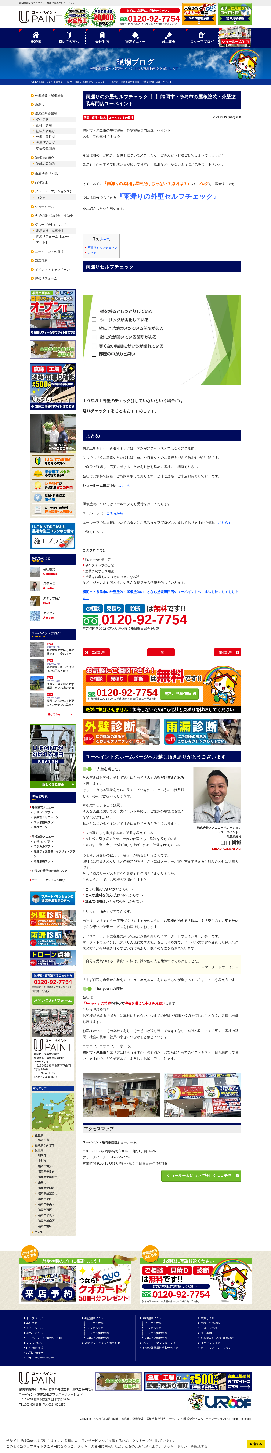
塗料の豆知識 (45, 164)
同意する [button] (256, 1444)
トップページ (34, 1318)
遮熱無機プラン (43, 861)
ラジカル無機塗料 (98, 1333)
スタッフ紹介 (52, 601)
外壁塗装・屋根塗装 (49, 95)
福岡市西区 (45, 1209)
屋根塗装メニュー (153, 1318)
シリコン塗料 (95, 1323)
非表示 (105, 239)
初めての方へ (69, 41)
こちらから (114, 513)
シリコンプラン (43, 812)
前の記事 (225, 652)
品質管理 (41, 182)
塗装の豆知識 (45, 148)
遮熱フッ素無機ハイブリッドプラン (54, 854)
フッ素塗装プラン (45, 822)
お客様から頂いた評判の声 (217, 1337)
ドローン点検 (209, 1328)
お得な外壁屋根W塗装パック (49, 870)
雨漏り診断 (207, 1318)
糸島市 (39, 104)
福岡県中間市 (46, 1188)
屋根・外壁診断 (210, 1323)
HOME (36, 41)
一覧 (161, 652)
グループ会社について (51, 224)
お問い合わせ (34, 1352)
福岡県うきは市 (44, 1145)
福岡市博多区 (46, 1166)
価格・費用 (44, 125)
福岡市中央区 (46, 1204)
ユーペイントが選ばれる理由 (44, 1337)
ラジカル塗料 (95, 1328)
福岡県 (39, 1150)
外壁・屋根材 (45, 137)
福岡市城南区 (46, 1220)
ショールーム (44, 207)
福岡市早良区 (46, 1215)
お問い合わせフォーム (53, 1000)
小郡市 (42, 1160)
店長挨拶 (49, 586)
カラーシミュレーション (216, 1347)
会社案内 (102, 41)
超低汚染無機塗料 (98, 1337)
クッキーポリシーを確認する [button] (185, 1446)
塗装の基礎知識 (46, 113)
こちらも (225, 522)
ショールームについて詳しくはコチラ (199, 1175)
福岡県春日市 (46, 1171)
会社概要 (50, 571)
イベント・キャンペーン (52, 269)
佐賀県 (39, 1135)
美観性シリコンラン (46, 817)
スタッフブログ (202, 41)
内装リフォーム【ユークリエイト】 (55, 239)
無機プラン (41, 827)
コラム (41, 197)
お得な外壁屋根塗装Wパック (160, 1347)
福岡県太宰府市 (47, 1177)
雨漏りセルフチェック (102, 247)
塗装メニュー (135, 41)
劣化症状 (42, 119)
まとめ (92, 253)
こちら (125, 485)
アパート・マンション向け (54, 191)
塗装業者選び (45, 131)
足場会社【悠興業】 (50, 231)
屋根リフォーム (46, 278)
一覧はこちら (53, 714)
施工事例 (169, 41)
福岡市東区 (45, 1199)
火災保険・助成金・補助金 (54, 215)
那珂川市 (43, 1139)
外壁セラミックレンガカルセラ (103, 1343)
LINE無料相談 (34, 1347)
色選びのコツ (45, 142)
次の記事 (98, 652)
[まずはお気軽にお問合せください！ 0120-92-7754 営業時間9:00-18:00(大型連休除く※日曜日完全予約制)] (196, 1274)
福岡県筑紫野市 (47, 1193)
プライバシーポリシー (40, 1357)
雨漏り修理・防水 (95, 117)
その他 (39, 1231)
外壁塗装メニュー (95, 1318)
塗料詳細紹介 (44, 157)
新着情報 (41, 260)
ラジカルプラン (43, 846)
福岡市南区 (45, 1226)
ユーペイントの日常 (121, 117)
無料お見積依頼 (177, 693)
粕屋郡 (42, 1155)
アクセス (49, 615)
